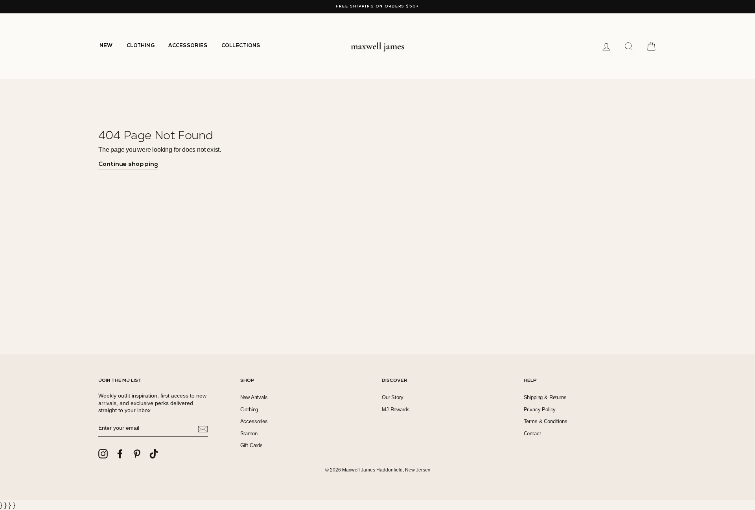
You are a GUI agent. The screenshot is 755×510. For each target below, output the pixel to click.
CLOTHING (141, 45)
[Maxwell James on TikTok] (153, 453)
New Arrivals (254, 397)
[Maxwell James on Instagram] (103, 453)
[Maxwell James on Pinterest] (137, 453)
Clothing (249, 409)
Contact (532, 433)
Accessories (254, 421)
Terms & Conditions (545, 421)
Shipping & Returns (545, 397)
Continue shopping (128, 164)
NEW (106, 45)
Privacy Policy (540, 409)
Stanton (249, 433)
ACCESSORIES (188, 45)
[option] (377, 6)
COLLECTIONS (240, 45)
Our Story (392, 397)
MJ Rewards (395, 409)
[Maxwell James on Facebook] (120, 453)
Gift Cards (251, 445)
